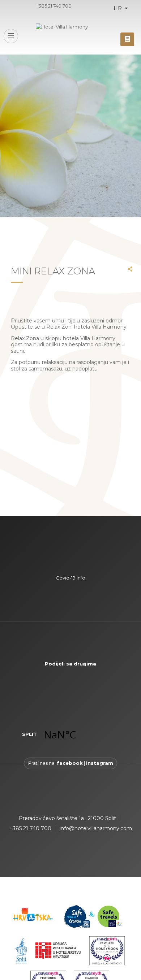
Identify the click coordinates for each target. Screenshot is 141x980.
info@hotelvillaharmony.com (96, 828)
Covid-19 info (70, 578)
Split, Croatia (78, 734)
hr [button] (118, 8)
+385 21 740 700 (54, 6)
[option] (70, 136)
